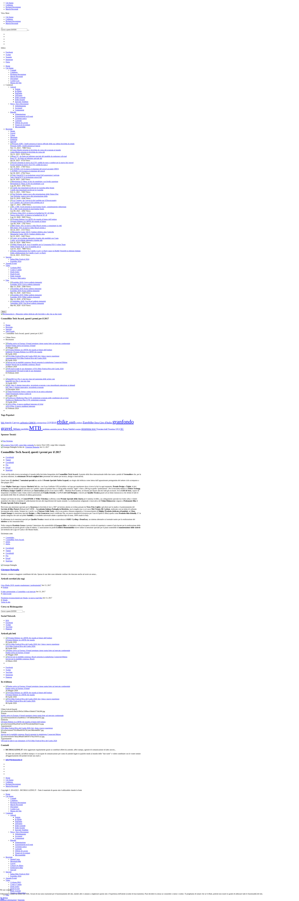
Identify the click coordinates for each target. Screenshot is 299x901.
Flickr (8, 62)
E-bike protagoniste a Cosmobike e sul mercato (18, 592)
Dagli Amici (14, 887)
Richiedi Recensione (13, 7)
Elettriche (13, 140)
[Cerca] (24, 611)
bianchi (8, 422)
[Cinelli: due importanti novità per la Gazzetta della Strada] (32, 188)
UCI (118, 429)
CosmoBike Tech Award (15, 540)
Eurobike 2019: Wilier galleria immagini (25, 297)
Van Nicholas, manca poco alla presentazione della (29, 196)
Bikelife (13, 840)
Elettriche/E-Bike (16, 868)
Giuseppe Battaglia (32, 447)
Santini (71, 429)
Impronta (21, 900)
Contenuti (9, 813)
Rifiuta (5, 898)
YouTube (9, 672)
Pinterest (9, 677)
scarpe (78, 429)
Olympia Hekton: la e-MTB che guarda (27, 352)
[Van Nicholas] (7, 441)
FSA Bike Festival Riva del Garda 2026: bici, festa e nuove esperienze (27, 728)
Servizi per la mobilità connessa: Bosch (25, 364)
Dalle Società (20, 828)
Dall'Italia (18, 821)
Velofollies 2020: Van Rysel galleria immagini (27, 303)
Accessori (18, 836)
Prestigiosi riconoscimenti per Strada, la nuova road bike (22, 598)
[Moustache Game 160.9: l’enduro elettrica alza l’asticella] (32, 232)
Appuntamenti (11, 358)
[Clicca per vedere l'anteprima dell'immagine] (17, 445)
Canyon (16, 422)
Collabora (9, 5)
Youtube (9, 57)
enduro (79, 423)
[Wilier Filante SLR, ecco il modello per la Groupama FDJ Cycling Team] (38, 245)
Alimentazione (20, 842)
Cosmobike (10, 538)
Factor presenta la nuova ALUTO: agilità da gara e (29, 165)
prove (60, 429)
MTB (36, 428)
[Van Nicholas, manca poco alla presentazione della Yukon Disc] (34, 194)
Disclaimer (14, 807)
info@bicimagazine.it (14, 760)
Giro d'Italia (105, 422)
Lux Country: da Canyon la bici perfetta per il (27, 203)
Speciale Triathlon (21, 830)
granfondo (123, 422)
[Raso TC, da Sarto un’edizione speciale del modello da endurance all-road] (38, 156)
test (94, 428)
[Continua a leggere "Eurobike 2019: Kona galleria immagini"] (25, 289)
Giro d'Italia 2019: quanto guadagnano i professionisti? (21, 585)
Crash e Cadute (16, 884)
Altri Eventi (10, 331)
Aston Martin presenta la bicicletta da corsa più (27, 152)
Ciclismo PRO (15, 882)
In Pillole (18, 819)
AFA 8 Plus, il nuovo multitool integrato (20, 406)
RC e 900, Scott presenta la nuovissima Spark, (27, 209)
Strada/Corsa (15, 859)
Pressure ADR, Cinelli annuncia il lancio (25, 146)
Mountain (13, 137)
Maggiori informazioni (8, 900)
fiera (96, 422)
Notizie (8, 346)
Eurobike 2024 (15, 876)
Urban (12, 135)
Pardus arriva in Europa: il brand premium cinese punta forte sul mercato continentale (32, 716)
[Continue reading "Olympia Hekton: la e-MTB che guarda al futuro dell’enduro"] (29, 350)
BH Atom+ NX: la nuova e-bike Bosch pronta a (28, 228)
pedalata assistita (50, 429)
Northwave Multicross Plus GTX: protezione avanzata (26, 400)
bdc (3, 422)
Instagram (9, 60)
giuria (8, 544)
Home (8, 325)
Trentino (112, 429)
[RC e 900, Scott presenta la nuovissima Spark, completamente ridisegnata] (38, 207)
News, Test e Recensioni (19, 832)
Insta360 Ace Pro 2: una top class (18, 381)
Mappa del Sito (15, 811)
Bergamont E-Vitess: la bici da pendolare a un (27, 184)
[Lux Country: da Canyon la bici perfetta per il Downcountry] (33, 200)
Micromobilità (20, 855)
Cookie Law (15, 809)
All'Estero (18, 824)
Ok (1, 898)
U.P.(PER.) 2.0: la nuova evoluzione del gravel (27, 171)
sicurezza (86, 428)
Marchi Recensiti (12, 9)
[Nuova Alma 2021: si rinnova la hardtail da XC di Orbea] (32, 213)
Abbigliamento (20, 834)
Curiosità (18, 849)
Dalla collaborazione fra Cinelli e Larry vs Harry (28, 253)
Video (8, 880)
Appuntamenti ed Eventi (24, 845)
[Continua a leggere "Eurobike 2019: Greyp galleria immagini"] (26, 282)
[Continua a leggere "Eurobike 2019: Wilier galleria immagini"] (26, 295)
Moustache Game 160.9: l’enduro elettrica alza (27, 234)
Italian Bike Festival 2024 (19, 874)
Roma (65, 429)
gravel (7, 428)
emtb (72, 422)
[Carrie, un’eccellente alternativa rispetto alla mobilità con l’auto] (34, 238)
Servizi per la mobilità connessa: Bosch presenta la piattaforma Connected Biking (31, 734)
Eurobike (88, 422)
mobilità (25, 429)
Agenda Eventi (11, 878)
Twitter (8, 55)
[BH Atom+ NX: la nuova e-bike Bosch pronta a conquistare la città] (36, 226)
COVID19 (52, 422)
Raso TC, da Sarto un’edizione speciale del (26, 158)
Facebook (9, 52)
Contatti (13, 798)
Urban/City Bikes (16, 866)
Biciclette (9, 327)
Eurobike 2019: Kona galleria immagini (24, 291)
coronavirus (41, 423)
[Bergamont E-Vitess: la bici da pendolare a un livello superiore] (34, 182)
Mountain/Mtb (15, 861)
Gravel (12, 133)
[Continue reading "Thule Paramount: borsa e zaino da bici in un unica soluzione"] (29, 392)
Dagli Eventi (15, 889)
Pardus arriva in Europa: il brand (23, 346)
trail (106, 429)
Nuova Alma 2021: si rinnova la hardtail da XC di (28, 215)
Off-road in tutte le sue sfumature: (29, 371)
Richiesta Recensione (18, 803)
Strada (12, 131)
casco (32, 422)
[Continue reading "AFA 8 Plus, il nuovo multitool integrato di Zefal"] (24, 404)
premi (8, 542)
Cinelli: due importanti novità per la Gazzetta (26, 190)
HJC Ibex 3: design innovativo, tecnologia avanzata (25, 387)
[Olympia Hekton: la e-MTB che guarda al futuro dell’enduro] (33, 219)
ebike (63, 421)
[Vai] (28, 30)
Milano (17, 429)
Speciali (13, 142)
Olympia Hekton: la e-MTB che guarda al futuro (28, 221)
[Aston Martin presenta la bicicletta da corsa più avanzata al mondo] (35, 150)
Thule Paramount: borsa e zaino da (18, 394)
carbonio (24, 422)
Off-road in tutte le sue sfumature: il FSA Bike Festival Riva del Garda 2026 (29, 741)
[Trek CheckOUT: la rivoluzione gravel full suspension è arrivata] (34, 175)
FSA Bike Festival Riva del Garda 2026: (31, 358)
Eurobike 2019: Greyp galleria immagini (25, 284)
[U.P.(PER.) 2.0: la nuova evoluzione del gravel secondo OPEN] (34, 169)
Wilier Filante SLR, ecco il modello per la (25, 247)
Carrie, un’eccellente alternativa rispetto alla (26, 240)
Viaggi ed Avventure (22, 853)
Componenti (19, 838)
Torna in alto (5, 602)
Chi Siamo (9, 3)
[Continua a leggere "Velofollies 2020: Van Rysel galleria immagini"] (28, 301)
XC (122, 429)
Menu (4, 312)
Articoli (13, 815)
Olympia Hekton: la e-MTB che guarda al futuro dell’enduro (23, 722)
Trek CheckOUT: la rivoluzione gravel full (26, 177)
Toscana (100, 429)
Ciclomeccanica (21, 847)
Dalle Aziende (20, 826)
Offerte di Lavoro (21, 851)
